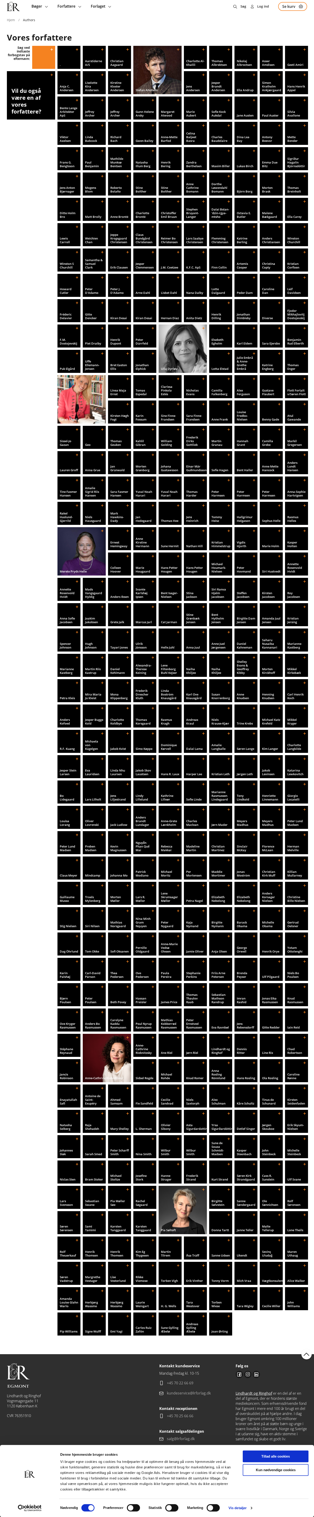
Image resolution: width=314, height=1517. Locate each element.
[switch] (133, 1507)
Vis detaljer (237, 1508)
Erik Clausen (119, 267)
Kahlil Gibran (141, 443)
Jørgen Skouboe (268, 1127)
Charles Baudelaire (219, 139)
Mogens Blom (90, 189)
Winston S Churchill (67, 265)
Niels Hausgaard (93, 519)
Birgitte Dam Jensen (246, 620)
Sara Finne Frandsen (193, 417)
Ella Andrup (245, 90)
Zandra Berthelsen (194, 164)
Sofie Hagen (219, 470)
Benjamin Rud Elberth (295, 341)
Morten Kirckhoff (268, 671)
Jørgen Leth (245, 774)
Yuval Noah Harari (144, 493)
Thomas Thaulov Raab (192, 998)
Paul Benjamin (92, 164)
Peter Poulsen (90, 1000)
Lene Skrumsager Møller (169, 897)
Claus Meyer (68, 875)
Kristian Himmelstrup (220, 544)
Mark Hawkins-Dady (117, 517)
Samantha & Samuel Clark (94, 263)
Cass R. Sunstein (268, 1177)
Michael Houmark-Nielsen (218, 567)
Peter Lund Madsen (295, 823)
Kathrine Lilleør (167, 797)
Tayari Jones (119, 647)
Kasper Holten (292, 544)
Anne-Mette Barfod (169, 139)
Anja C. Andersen (66, 88)
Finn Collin (219, 267)
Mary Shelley (119, 1129)
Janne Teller (245, 1230)
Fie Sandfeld (144, 1103)
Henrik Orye (270, 951)
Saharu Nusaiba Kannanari (269, 643)
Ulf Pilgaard (270, 977)
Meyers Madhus (242, 823)
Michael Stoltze (116, 1177)
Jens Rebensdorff (245, 1025)
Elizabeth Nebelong (218, 899)
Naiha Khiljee (191, 671)
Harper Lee (194, 774)
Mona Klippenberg (119, 696)
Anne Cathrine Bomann (192, 187)
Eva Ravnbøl (220, 1027)
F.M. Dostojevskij (68, 341)
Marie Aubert (191, 113)
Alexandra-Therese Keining (143, 669)
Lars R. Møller (140, 899)
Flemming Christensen (219, 240)
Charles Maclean (192, 823)
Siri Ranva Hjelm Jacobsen (218, 593)
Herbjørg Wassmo (91, 1304)
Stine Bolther (141, 189)
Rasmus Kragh (166, 721)
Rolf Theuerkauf (68, 1253)
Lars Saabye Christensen (194, 240)
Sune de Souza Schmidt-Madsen (217, 1148)
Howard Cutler (65, 291)
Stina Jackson (191, 595)
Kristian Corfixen (293, 265)
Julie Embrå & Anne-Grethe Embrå (245, 363)
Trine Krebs (245, 723)
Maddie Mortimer (218, 873)
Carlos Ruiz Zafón (143, 1329)
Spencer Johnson (65, 645)
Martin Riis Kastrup (93, 671)
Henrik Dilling (216, 316)
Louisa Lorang (65, 823)
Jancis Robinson (66, 1076)
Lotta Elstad (219, 369)
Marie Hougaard (143, 569)
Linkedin (256, 1374)
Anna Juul (193, 647)
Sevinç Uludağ (267, 1253)
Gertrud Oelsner (293, 924)
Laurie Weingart (142, 1304)
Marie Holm (270, 546)
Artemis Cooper (242, 265)
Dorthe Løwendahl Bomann (219, 187)
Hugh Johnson (91, 645)
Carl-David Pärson (92, 975)
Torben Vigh (169, 1281)
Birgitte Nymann (217, 924)
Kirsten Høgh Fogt (119, 417)
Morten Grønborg (142, 468)
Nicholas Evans (192, 392)
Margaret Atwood (167, 113)
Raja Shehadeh (92, 1127)
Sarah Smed (93, 1154)
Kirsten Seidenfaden (296, 1101)
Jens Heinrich (192, 519)
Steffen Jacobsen (243, 595)
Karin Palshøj (65, 975)
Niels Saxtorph (192, 1101)
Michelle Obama (268, 924)
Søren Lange (245, 749)
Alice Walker (296, 1281)
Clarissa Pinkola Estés (166, 390)
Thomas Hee (169, 521)
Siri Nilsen (92, 926)
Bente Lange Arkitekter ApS (68, 111)
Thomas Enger (293, 367)
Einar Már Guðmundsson (196, 468)
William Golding (166, 443)
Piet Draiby (93, 343)
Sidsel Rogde (144, 1078)
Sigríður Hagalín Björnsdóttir (296, 162)
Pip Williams (68, 1331)
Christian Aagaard (116, 63)
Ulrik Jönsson (141, 645)
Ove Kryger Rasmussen (68, 1025)
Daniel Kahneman (244, 645)
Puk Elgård (67, 369)
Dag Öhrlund (69, 951)
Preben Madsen (90, 848)
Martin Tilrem (166, 1253)
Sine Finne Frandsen (168, 417)
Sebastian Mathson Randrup (218, 998)
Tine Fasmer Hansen (68, 493)
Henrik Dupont (115, 341)
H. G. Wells (168, 1306)
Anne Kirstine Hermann (142, 542)
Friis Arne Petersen (218, 975)
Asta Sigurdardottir (196, 1127)
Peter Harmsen (218, 493)
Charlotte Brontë (142, 215)
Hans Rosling (246, 1078)
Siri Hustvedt (271, 571)
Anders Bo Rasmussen (93, 1025)
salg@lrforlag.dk (181, 1438)
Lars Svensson (66, 1203)
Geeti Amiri (295, 65)
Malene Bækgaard (269, 215)
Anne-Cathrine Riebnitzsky (104, 1078)
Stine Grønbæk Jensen (193, 618)
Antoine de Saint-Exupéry (92, 1099)
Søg (243, 6)
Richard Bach (115, 139)
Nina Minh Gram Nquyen (143, 922)
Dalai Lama (194, 749)
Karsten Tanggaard (118, 1228)
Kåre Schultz (245, 1103)
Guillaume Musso (67, 899)
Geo (88, 445)
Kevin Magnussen (118, 848)
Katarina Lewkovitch (295, 772)
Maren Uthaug (292, 1253)
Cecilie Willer (271, 1306)
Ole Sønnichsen (270, 1203)
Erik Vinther (194, 1281)
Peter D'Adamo (91, 291)
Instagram (247, 1374)
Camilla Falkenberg (219, 392)
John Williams (293, 1304)
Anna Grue (92, 470)
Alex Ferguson (243, 392)
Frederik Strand (192, 1177)
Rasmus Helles (292, 519)
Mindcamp (92, 875)
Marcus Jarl (144, 622)
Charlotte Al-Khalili (195, 63)
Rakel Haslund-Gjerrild (66, 517)
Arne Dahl (143, 293)
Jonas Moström (243, 873)
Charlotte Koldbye (117, 721)
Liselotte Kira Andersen (92, 86)
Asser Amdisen (268, 63)
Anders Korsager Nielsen (268, 897)
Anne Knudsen (243, 696)
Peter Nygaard (167, 924)
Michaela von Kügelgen (91, 745)
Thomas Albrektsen (219, 63)
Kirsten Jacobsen (268, 595)
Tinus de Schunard (269, 1101)
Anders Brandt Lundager (142, 821)
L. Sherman (144, 1129)
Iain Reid (293, 1027)
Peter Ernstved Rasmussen (194, 1023)
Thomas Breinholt (294, 189)
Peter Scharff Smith (119, 1152)
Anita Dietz (194, 318)
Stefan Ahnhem (146, 90)
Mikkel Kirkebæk (294, 671)
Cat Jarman (169, 622)
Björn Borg (244, 191)
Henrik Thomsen (91, 1253)
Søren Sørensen (66, 1228)
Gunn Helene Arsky (145, 113)
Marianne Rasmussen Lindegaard (219, 795)
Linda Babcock (91, 139)
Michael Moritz (166, 873)
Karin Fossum (141, 417)
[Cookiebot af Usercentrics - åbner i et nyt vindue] (30, 1508)
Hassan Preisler (141, 1000)
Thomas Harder (191, 493)
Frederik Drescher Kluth (142, 694)
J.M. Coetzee (169, 267)
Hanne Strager (166, 1177)
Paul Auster (270, 115)
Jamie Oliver (195, 951)
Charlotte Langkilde (294, 747)
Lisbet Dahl (169, 293)
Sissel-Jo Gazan (65, 443)
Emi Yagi (116, 1331)
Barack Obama (242, 924)
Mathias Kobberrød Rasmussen (169, 1023)
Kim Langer (270, 749)
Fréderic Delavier (66, 316)
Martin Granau (216, 443)
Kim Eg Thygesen (142, 1253)
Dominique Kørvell (169, 747)
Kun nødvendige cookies (276, 1470)
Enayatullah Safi (68, 1101)
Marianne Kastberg (294, 645)
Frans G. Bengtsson (67, 164)
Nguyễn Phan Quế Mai (142, 846)
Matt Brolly (93, 217)
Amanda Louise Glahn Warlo (69, 1302)
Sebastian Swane (92, 1203)
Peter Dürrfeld (142, 341)
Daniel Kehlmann (117, 671)
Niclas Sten (67, 1179)
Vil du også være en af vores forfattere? (26, 101)
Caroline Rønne (293, 1076)
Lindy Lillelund (142, 797)
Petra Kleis (67, 698)
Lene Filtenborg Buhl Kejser (169, 669)
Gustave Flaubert (268, 392)
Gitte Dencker (91, 316)
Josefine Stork (141, 1177)
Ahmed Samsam (116, 1101)
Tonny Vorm (220, 1281)
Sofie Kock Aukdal (218, 113)
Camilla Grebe (267, 443)
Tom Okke (92, 951)
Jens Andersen (193, 88)
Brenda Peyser (242, 975)
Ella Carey (294, 217)
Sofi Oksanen (119, 951)
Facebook (239, 1374)
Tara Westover (193, 1304)
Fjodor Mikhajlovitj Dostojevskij (296, 314)
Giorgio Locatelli (293, 797)
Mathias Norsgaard (118, 924)
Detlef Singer (246, 1129)
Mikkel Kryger (292, 721)
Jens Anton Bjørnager (67, 189)
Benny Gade (270, 419)
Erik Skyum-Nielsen (295, 1127)
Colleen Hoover (115, 569)
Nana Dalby (194, 293)
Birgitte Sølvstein (217, 1203)
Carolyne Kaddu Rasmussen (118, 1023)
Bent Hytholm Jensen (217, 618)
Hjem (11, 20)
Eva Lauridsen (92, 772)
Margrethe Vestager (92, 1279)
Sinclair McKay (242, 848)
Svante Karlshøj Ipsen (142, 593)
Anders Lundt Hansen (292, 466)
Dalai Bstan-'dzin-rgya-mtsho (220, 213)
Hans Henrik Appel (296, 88)
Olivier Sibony (166, 1127)
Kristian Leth (220, 774)
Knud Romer (195, 1078)
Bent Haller (245, 470)
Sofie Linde (194, 799)
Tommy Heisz (216, 519)
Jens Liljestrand (118, 797)
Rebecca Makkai (166, 848)
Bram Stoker (94, 1179)
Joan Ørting (219, 1331)
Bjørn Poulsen (65, 1000)
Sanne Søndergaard (246, 1203)
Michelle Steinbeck (294, 1152)
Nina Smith (143, 1154)
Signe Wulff (93, 1331)
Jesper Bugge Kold (94, 721)
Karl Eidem (244, 343)
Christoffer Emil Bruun (169, 215)
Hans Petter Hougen (169, 569)
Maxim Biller (220, 166)
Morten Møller (115, 899)
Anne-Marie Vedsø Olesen (169, 947)
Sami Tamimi (90, 1228)
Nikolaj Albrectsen (244, 63)
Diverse (267, 318)
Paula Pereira (166, 975)
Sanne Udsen (220, 1255)
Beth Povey (118, 1002)
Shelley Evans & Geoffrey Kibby (243, 667)
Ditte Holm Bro (67, 215)
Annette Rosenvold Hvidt (294, 567)
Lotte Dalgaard (218, 291)
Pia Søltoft (168, 1230)
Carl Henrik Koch (295, 696)
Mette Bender (292, 139)
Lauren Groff (69, 470)
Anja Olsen (219, 951)
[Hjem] (13, 6)
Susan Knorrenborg (220, 696)
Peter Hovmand (244, 569)
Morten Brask (267, 189)
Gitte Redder (271, 1027)
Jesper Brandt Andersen (218, 86)
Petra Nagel (194, 901)
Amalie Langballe (218, 747)
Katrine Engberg (268, 367)
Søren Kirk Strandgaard (246, 1177)
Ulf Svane (294, 1179)
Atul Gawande (294, 417)
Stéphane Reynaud (66, 1051)
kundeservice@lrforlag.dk (189, 1393)
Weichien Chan (91, 240)
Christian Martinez (218, 848)
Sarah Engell (68, 419)
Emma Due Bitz (269, 164)
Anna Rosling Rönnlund (218, 1074)
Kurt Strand (219, 1179)
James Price (169, 1002)
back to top (306, 1354)
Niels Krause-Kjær (220, 721)
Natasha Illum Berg (143, 164)
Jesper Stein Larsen (68, 772)
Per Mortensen (194, 873)
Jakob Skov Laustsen (143, 772)
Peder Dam (245, 293)
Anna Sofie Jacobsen (67, 620)
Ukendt (242, 1255)
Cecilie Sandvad (167, 1101)
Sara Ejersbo (271, 343)
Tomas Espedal (141, 392)
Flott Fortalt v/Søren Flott (296, 392)
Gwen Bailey (144, 141)
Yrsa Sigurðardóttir (221, 1127)
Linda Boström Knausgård (168, 694)
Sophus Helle (271, 521)
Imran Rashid (241, 1000)
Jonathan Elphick (142, 367)
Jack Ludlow (118, 825)
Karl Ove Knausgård (194, 696)
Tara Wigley (245, 1306)
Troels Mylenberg (92, 899)
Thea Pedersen (116, 975)
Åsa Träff (192, 1255)
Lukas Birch (245, 166)
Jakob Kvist (118, 749)
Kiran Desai (118, 318)
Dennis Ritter (242, 1051)
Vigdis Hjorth (241, 544)
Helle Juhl (167, 647)
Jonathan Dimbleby (244, 316)
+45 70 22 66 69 (180, 1382)
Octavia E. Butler (244, 215)
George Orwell (242, 949)
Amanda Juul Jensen (271, 620)
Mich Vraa (244, 1281)
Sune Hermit (170, 546)
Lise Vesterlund (118, 1279)
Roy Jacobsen (293, 595)
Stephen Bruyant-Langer (192, 213)
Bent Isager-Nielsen (169, 595)
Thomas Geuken (116, 443)
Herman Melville (293, 848)
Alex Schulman (218, 1101)
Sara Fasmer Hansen (119, 493)
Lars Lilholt (93, 799)
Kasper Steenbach (244, 1152)
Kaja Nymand (192, 924)
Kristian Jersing (293, 620)
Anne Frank (219, 419)
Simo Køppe (144, 749)
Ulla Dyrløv (169, 369)
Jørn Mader (219, 825)
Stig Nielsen (68, 926)
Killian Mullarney (294, 873)
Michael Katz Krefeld (271, 721)
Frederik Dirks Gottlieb (192, 441)
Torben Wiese (216, 1304)
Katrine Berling (242, 240)
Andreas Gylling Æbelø (192, 1327)
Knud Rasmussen (295, 1000)
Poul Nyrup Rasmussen (144, 1025)
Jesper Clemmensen (145, 265)
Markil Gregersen (294, 443)
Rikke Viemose (142, 1279)
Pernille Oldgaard (142, 949)
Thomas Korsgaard (143, 721)
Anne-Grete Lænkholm (169, 823)
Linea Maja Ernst (118, 392)
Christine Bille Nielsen (296, 899)
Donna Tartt (220, 1230)
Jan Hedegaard (143, 519)
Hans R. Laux (170, 774)
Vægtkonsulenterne (272, 1281)
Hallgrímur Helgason (245, 519)
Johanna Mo (119, 875)
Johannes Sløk (66, 1152)
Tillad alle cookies (275, 1456)
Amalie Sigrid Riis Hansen (92, 491)
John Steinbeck (269, 1152)
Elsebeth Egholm (217, 341)
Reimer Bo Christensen (169, 240)
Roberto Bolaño (116, 189)
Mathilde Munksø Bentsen (116, 162)
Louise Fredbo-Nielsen (242, 415)
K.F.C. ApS (193, 267)
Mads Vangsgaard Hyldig (93, 593)
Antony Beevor (267, 139)
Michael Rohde (166, 1076)
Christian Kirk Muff (268, 873)
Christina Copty (268, 265)
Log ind (263, 6)
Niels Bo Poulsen (293, 975)
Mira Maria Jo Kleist (93, 696)
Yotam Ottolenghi (295, 949)
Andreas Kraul (192, 721)
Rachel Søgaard (142, 1203)
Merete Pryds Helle (73, 571)
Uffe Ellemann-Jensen (92, 365)
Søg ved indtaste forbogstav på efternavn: (19, 53)
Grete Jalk (117, 622)
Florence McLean (268, 848)
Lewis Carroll (65, 240)
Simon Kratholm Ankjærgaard (271, 86)
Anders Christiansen (271, 240)
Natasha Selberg (66, 1127)
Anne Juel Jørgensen (218, 645)
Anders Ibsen (119, 597)
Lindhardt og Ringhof (220, 1051)
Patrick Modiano (142, 873)
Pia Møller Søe (117, 1203)
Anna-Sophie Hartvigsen (296, 493)
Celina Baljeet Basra (191, 137)
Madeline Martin (193, 848)
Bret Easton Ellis (118, 367)
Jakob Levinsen (268, 772)
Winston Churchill (293, 240)
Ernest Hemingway (118, 544)
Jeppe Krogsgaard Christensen (118, 238)
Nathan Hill (194, 546)
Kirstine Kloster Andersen (117, 86)
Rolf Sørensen (293, 1203)
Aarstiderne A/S (93, 63)
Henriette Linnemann (270, 797)
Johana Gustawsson (169, 468)
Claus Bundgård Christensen (144, 238)
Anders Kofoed (65, 721)
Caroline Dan (268, 291)
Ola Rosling (270, 1078)
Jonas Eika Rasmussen (270, 1000)
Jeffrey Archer (90, 113)
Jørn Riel (192, 1053)
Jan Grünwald (117, 468)
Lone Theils (295, 1230)
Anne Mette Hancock (270, 468)
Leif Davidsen (294, 291)
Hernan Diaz (170, 318)
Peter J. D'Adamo (117, 291)
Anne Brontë (119, 217)
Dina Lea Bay (243, 139)
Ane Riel (166, 1053)
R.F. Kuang (67, 749)
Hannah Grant (242, 443)
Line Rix (267, 1053)
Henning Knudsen (268, 696)
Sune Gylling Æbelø (169, 1329)
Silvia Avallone (293, 113)
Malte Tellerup (268, 1228)
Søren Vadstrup (66, 1279)
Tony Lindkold (243, 797)
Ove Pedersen (142, 975)
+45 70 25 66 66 (180, 1415)
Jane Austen (245, 115)
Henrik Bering (166, 164)
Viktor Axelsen (65, 139)
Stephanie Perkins (193, 975)
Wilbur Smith (166, 1152)
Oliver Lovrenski (92, 823)
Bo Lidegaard (67, 797)
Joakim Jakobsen (91, 620)
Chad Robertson (294, 1051)
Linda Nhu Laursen (117, 772)
